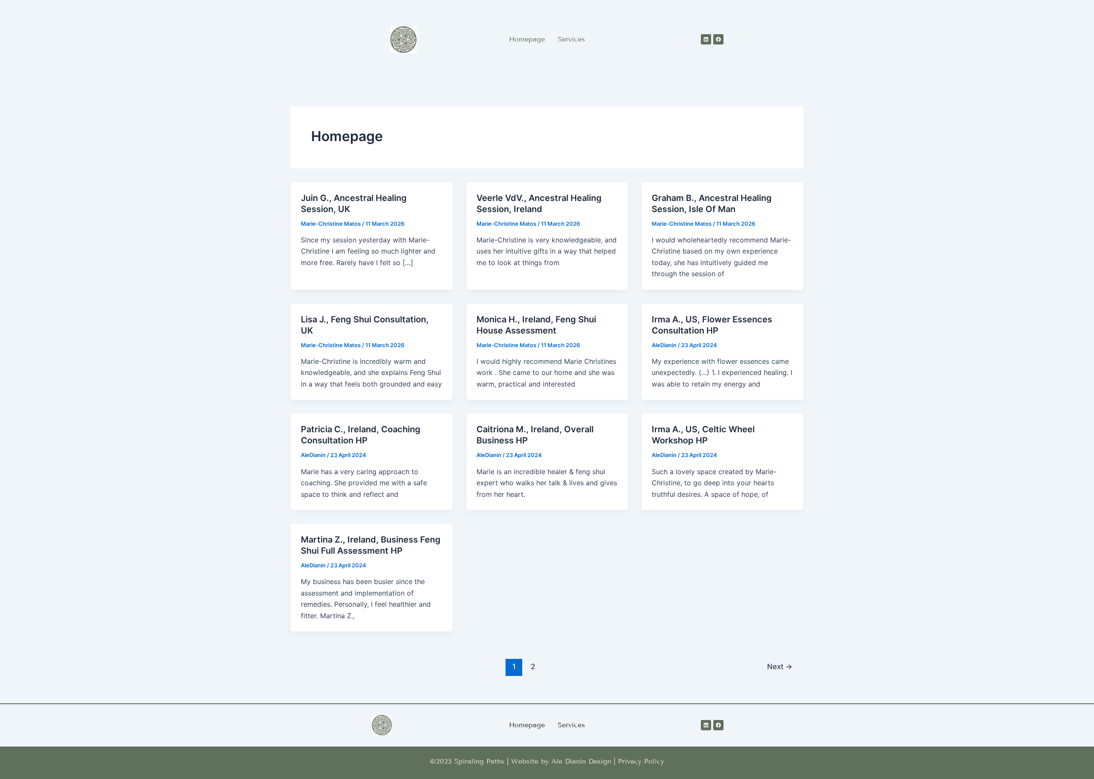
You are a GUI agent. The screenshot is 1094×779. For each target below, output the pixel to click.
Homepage (527, 39)
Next (779, 666)
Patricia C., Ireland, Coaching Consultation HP (361, 435)
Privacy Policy (641, 761)
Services (571, 39)
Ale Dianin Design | (584, 761)
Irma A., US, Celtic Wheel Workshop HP (703, 435)
